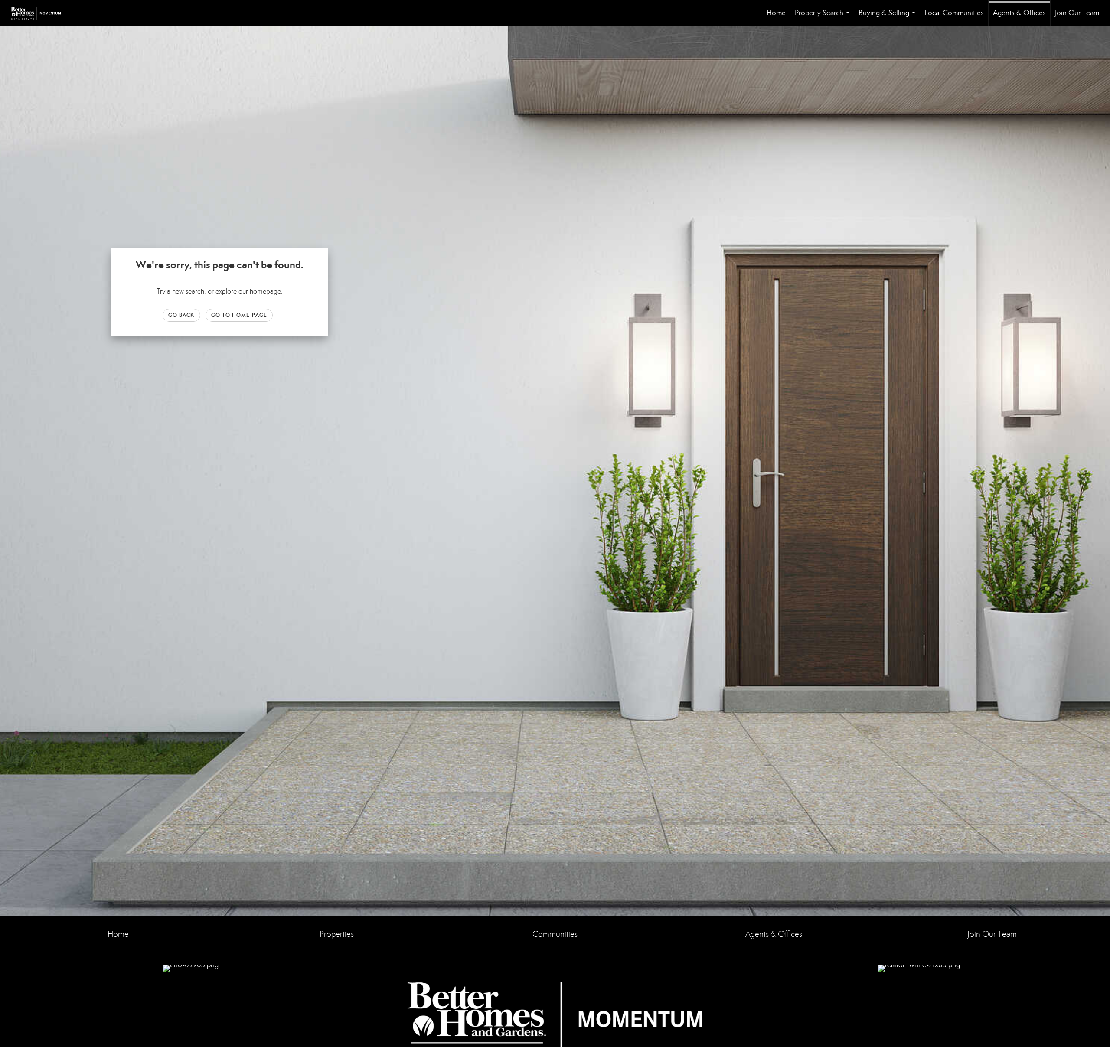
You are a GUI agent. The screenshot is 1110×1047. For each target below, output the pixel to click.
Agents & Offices (1019, 12)
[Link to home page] (40, 13)
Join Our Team (1077, 12)
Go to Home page (239, 315)
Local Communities (954, 12)
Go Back (181, 315)
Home (776, 12)
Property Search (824, 17)
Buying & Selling (889, 17)
